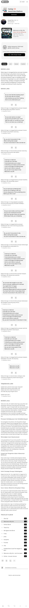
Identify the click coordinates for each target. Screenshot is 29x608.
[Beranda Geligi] (5, 2)
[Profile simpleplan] (4, 22)
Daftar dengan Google (16, 54)
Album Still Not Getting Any (19, 32)
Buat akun (14, 14)
